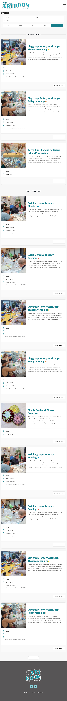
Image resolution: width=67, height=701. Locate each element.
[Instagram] (35, 686)
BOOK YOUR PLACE (58, 85)
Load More (33, 658)
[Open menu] (64, 5)
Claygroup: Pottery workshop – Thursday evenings (44, 48)
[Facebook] (31, 686)
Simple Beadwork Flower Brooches (41, 412)
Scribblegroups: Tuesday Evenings (41, 256)
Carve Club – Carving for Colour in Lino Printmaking (44, 151)
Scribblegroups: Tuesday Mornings (41, 204)
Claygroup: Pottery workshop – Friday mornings (44, 100)
